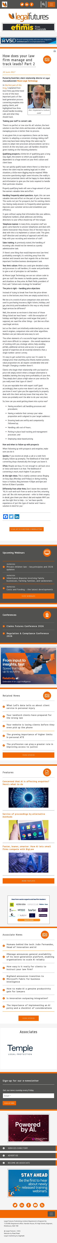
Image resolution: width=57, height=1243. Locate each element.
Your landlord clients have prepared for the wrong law (29, 716)
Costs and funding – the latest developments (30, 589)
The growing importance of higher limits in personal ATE (30, 735)
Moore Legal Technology (27, 81)
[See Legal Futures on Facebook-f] (32, 4)
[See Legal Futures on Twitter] (22, 4)
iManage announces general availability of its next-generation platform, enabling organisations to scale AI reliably (30, 957)
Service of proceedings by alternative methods (24, 815)
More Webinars (28, 596)
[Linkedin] (16, 516)
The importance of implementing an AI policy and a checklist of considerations (29, 1006)
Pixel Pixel (16, 1233)
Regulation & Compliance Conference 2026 (28, 634)
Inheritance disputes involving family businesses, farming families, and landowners (29, 579)
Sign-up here (9, 1103)
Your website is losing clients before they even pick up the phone (30, 726)
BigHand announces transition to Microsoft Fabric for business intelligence (25, 979)
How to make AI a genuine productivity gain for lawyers (29, 990)
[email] (28, 1095)
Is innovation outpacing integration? (27, 998)
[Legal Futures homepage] (28, 17)
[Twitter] (11, 516)
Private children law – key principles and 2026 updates (30, 568)
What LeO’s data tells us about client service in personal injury (28, 706)
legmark (21, 1236)
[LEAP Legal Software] (28, 1050)
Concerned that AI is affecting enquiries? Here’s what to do (26, 782)
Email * (7, 1096)
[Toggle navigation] (51, 4)
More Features (28, 881)
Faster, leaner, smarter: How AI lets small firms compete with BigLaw (27, 847)
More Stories (29, 755)
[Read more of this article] (28, 798)
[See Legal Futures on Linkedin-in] (27, 4)
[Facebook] (5, 516)
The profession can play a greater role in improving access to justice (30, 745)
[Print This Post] (55, 50)
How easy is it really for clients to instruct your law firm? (26, 968)
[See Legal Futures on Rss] (42, 1205)
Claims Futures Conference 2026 (25, 626)
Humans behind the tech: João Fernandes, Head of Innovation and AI (30, 945)
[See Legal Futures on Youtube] (35, 1205)
